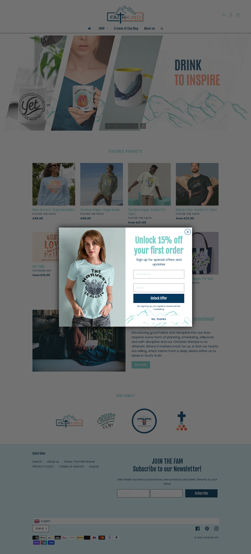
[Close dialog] (188, 232)
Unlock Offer (159, 298)
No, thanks (158, 319)
